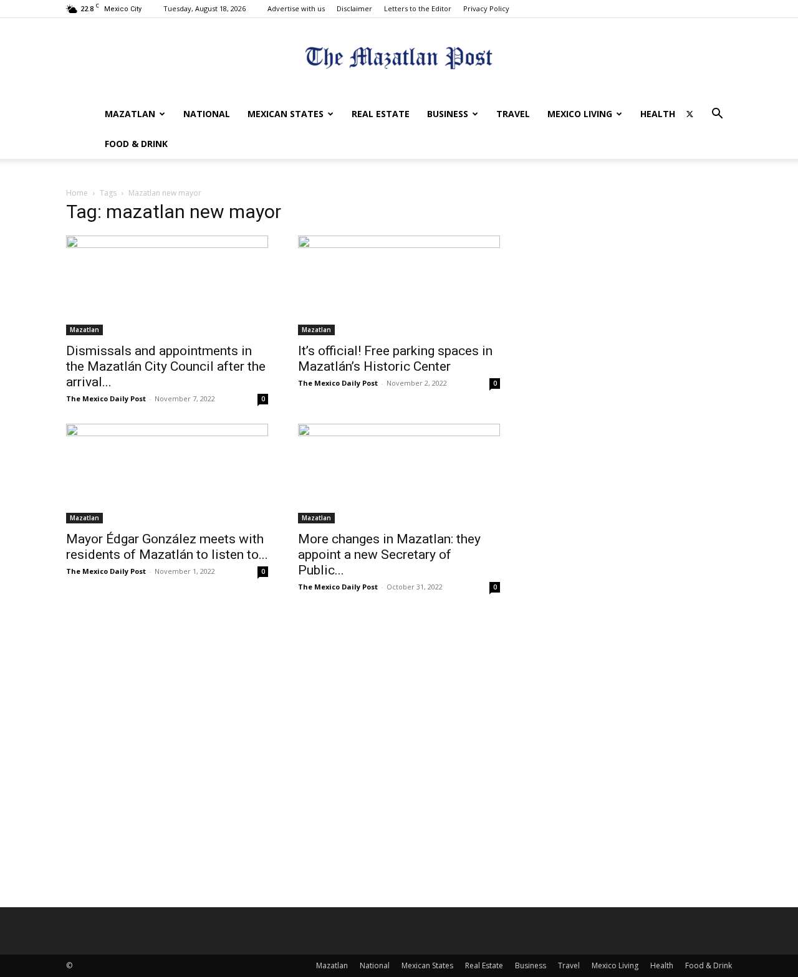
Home (77, 193)
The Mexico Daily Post (106, 398)
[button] (717, 115)
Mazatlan (130, 114)
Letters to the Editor (417, 8)
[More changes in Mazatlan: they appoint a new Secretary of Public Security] (399, 473)
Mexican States (286, 114)
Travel (513, 114)
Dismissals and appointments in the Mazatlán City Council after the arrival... (166, 366)
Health (657, 114)
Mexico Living (579, 114)
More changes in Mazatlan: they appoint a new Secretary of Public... (389, 554)
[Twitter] (689, 114)
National (206, 114)
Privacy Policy (486, 8)
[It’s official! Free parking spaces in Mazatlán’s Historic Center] (399, 285)
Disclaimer (354, 8)
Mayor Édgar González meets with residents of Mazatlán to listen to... (167, 546)
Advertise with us (296, 8)
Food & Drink (136, 144)
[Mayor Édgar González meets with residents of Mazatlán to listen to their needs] (167, 473)
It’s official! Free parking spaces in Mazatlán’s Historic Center (395, 358)
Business (447, 114)
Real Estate (381, 114)
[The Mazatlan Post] (399, 59)
